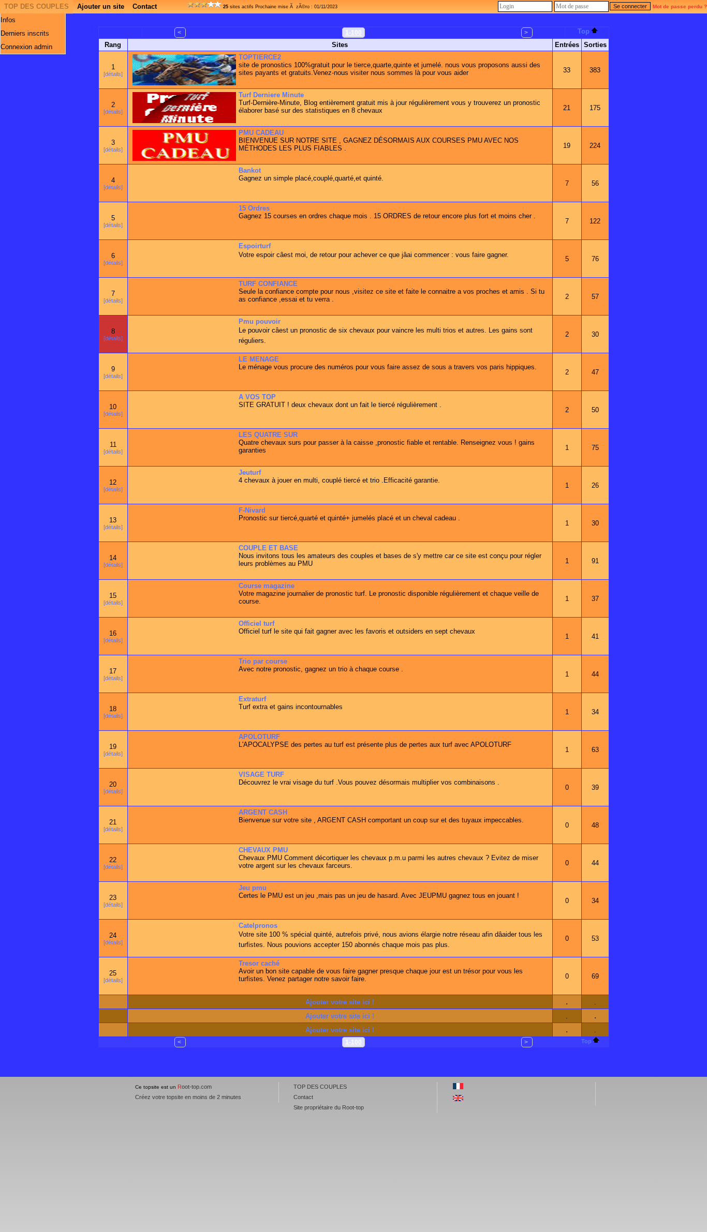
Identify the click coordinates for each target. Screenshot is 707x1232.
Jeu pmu (253, 888)
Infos (8, 20)
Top (584, 31)
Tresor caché (259, 963)
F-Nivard (252, 510)
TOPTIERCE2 (260, 57)
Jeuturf (250, 472)
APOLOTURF (259, 737)
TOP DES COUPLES (36, 6)
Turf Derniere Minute (271, 95)
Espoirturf (255, 246)
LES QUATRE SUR (268, 435)
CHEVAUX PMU (263, 850)
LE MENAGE (259, 359)
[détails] (113, 74)
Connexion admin (26, 47)
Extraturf (252, 699)
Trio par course (263, 661)
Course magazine (266, 586)
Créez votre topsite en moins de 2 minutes (188, 1097)
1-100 (353, 32)
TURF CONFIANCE (268, 284)
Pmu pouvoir (260, 321)
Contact (144, 6)
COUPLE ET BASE (268, 548)
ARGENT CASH (263, 812)
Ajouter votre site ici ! (339, 1002)
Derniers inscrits (25, 33)
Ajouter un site (100, 6)
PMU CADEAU (261, 133)
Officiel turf (256, 623)
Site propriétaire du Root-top (328, 1107)
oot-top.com (195, 1087)
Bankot (250, 170)
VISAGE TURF (261, 774)
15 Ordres (254, 208)
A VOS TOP (257, 397)
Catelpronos (258, 925)
